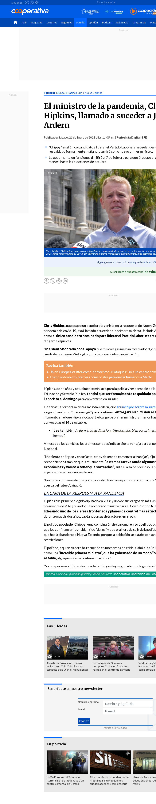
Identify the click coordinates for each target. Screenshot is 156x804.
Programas (139, 22)
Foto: (50, 172)
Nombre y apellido (88, 702)
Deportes (51, 22)
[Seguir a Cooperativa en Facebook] (27, 2)
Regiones (66, 22)
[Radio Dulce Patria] (90, 11)
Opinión (93, 22)
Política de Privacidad (115, 727)
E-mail (81, 709)
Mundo (80, 22)
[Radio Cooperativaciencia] (114, 11)
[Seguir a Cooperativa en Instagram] (36, 2)
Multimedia (121, 22)
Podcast (106, 22)
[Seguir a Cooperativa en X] (32, 2)
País (24, 22)
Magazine (36, 22)
